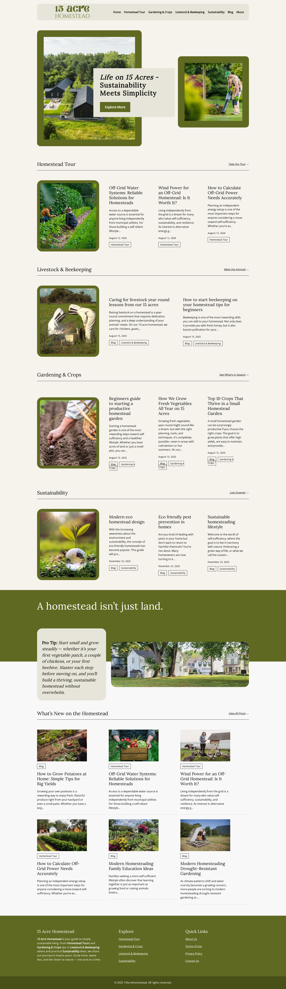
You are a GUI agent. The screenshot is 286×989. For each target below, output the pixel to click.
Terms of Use (193, 946)
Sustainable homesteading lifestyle (221, 521)
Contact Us (192, 961)
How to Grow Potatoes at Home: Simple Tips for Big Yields (62, 778)
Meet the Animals (235, 269)
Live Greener (238, 492)
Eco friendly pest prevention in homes (174, 521)
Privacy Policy (193, 953)
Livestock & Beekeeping (134, 342)
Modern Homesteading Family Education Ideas (131, 866)
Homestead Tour (120, 244)
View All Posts (237, 713)
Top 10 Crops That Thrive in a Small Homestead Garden (225, 406)
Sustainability (128, 567)
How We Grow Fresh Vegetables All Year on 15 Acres (175, 406)
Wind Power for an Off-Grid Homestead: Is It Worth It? (174, 195)
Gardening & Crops (122, 466)
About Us (191, 939)
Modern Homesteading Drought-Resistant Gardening (202, 868)
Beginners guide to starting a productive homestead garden (125, 408)
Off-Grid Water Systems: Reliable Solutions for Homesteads (126, 195)
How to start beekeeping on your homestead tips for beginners (210, 304)
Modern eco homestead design (126, 519)
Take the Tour (237, 164)
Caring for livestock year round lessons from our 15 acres (139, 302)
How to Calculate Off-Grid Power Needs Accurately (225, 192)
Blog (113, 342)
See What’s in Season (232, 374)
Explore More (115, 107)
